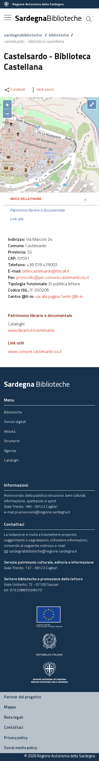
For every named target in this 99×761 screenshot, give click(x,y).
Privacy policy (15, 738)
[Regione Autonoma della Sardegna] (49, 671)
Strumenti (12, 441)
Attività (9, 431)
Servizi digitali (15, 421)
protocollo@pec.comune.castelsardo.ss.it (52, 277)
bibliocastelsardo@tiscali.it (45, 271)
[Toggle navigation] (7, 17)
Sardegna (48, 18)
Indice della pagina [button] (25, 198)
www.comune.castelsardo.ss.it (35, 351)
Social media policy (20, 748)
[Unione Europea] (49, 616)
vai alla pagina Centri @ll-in (59, 296)
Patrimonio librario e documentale (37, 210)
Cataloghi (11, 460)
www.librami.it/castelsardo (31, 330)
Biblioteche (13, 412)
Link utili (16, 219)
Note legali (13, 717)
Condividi (17, 89)
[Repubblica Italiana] (49, 644)
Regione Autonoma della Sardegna (38, 4)
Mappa (10, 707)
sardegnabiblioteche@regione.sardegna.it (42, 551)
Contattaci (13, 727)
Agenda (10, 450)
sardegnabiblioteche (23, 35)
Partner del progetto (22, 697)
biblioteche (59, 35)
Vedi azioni (45, 89)
